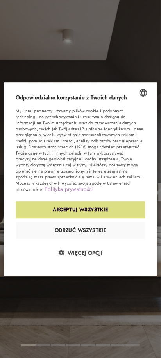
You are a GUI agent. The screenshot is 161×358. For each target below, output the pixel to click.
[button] (80, 252)
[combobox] (143, 93)
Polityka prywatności (69, 189)
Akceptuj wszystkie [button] (80, 210)
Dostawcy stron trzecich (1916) (57, 147)
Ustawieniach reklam (120, 177)
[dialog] (80, 179)
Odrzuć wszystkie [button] (80, 230)
